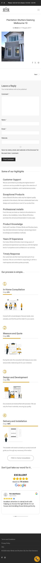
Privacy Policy (5, 543)
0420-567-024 (16, 3)
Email (3, 129)
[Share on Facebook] (32, 63)
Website (4, 138)
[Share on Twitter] (35, 63)
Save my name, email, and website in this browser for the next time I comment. (20, 151)
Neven (17, 28)
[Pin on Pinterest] (39, 63)
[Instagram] (4, 3)
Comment (5, 94)
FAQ (2, 547)
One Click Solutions (32, 551)
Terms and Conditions (8, 539)
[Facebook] (1, 3)
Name (4, 120)
